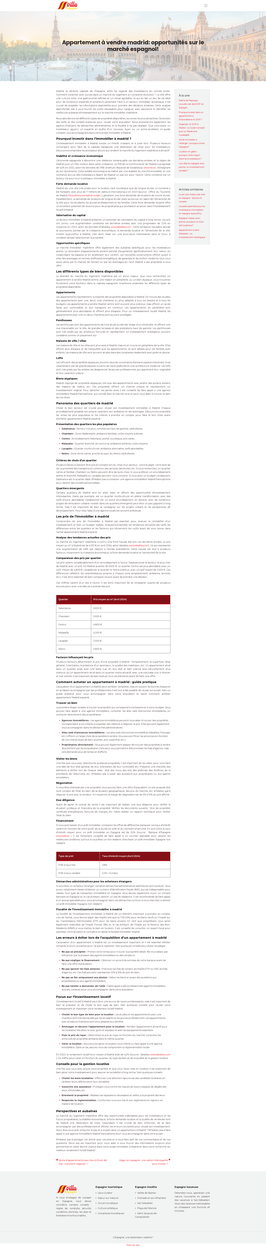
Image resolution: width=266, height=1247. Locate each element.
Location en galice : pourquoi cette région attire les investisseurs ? (190, 155)
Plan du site (133, 1245)
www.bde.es (63, 836)
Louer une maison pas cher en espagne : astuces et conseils (192, 198)
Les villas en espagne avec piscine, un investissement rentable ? (191, 167)
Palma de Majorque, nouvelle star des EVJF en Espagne (191, 104)
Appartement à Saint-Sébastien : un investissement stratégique (192, 234)
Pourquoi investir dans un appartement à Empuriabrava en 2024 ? (191, 116)
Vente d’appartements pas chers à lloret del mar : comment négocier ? (83, 1162)
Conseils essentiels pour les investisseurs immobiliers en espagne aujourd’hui (192, 210)
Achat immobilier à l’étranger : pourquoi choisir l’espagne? (192, 143)
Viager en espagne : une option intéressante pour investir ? (143, 1162)
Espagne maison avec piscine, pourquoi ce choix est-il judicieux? (191, 222)
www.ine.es (149, 167)
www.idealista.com (121, 227)
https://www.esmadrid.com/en (85, 195)
